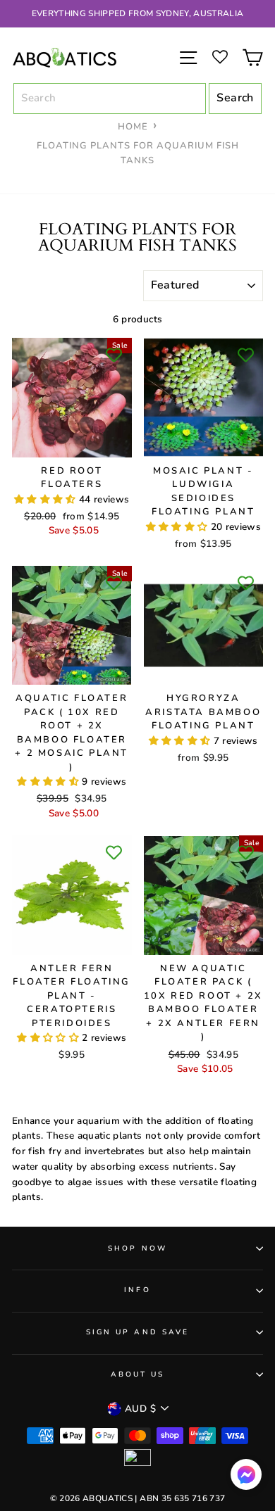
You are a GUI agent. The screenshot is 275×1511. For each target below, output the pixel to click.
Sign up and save (137, 1332)
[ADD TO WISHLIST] (114, 355)
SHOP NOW (137, 1248)
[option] (137, 13)
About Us (137, 1374)
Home (133, 126)
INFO (137, 1290)
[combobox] (109, 98)
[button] (46, 499)
